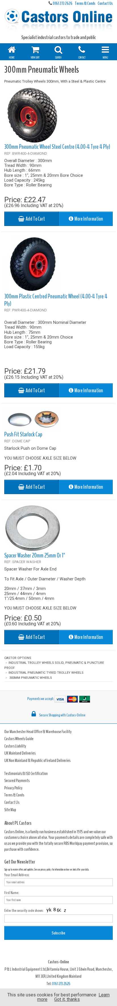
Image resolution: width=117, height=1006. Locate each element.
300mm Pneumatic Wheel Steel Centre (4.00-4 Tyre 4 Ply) (57, 147)
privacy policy (46, 869)
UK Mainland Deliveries (19, 753)
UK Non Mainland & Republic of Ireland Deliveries (37, 760)
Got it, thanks (67, 999)
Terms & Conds (85, 3)
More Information (88, 219)
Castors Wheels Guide (19, 739)
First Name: (11, 892)
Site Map (10, 810)
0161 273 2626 (62, 3)
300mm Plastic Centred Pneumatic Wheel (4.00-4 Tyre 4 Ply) (55, 300)
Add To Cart (34, 219)
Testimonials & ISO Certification (26, 773)
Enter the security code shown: (23, 910)
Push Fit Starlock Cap (23, 434)
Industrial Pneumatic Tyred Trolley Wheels (46, 673)
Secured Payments (17, 780)
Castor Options (17, 658)
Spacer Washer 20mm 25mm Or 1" (34, 555)
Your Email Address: (16, 875)
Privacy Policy (13, 788)
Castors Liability (15, 746)
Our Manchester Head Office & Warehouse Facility (38, 732)
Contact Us (105, 3)
